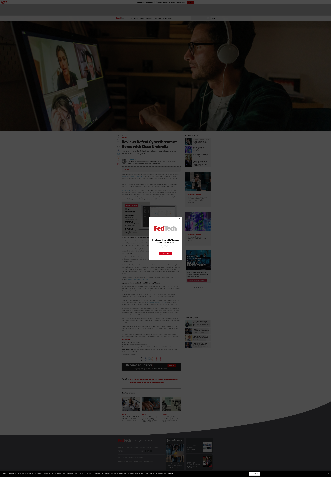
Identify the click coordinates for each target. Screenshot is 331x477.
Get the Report (165, 253)
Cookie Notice (170, 473)
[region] (165, 474)
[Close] (328, 474)
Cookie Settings (254, 473)
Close (179, 218)
